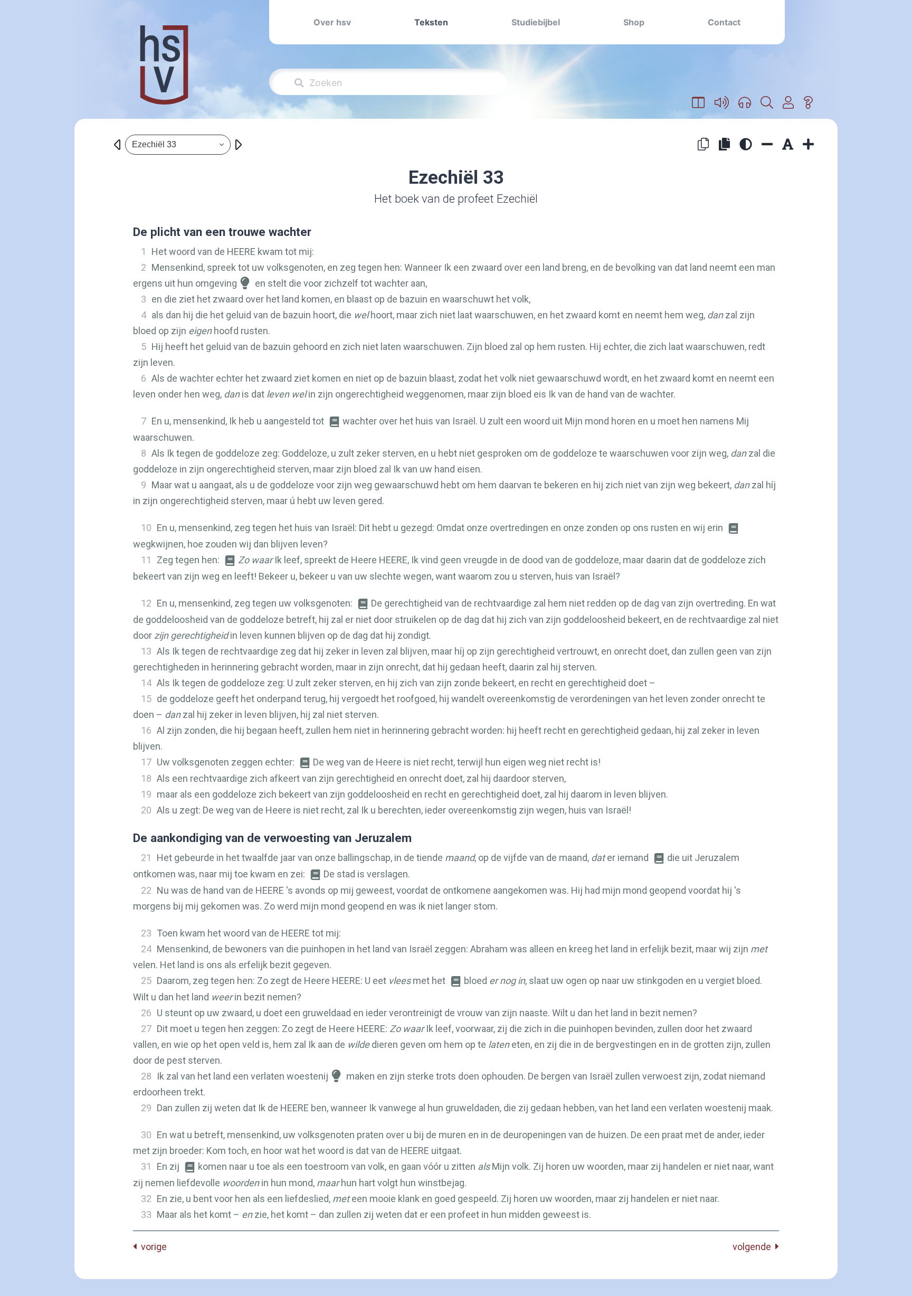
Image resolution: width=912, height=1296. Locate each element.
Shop (633, 22)
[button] (698, 103)
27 (146, 1028)
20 (146, 810)
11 (146, 559)
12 (146, 603)
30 (146, 1134)
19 (146, 794)
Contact (724, 22)
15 (146, 698)
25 (146, 980)
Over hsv (332, 22)
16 (146, 730)
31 (146, 1166)
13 (146, 651)
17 (146, 762)
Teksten (431, 22)
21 (146, 857)
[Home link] (164, 72)
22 (146, 890)
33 (146, 1214)
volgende (754, 1246)
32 (146, 1198)
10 (146, 527)
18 (146, 778)
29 (146, 1107)
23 (146, 933)
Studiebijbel (535, 22)
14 (146, 682)
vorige (152, 1246)
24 (146, 948)
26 (146, 1012)
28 (146, 1076)
